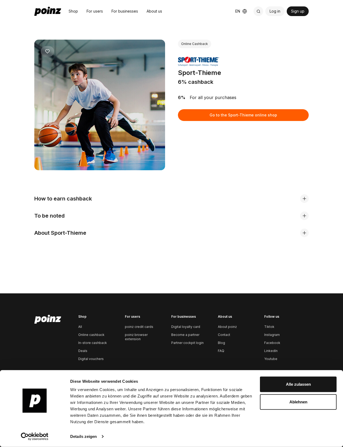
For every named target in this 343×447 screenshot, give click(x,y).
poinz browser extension (136, 337)
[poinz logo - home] (47, 11)
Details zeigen (83, 436)
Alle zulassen (298, 384)
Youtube (270, 359)
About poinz (227, 327)
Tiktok (269, 327)
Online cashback (91, 335)
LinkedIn (271, 351)
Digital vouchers (91, 359)
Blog (221, 343)
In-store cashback (92, 343)
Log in (275, 11)
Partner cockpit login (187, 343)
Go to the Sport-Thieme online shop (243, 115)
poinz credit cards (139, 327)
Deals (82, 351)
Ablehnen (298, 401)
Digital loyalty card (185, 327)
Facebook (272, 343)
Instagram (272, 335)
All (80, 327)
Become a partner (185, 335)
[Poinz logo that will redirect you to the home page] (47, 319)
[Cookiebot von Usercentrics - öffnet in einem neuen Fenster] (34, 437)
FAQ (221, 351)
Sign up (297, 11)
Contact (224, 335)
